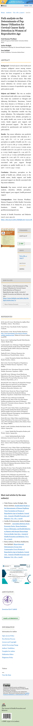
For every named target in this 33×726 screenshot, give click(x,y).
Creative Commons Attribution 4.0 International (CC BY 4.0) (16, 693)
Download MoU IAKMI (9, 609)
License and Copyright (9, 642)
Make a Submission (10, 618)
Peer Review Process (8, 639)
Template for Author (8, 651)
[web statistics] (3, 672)
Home (3, 12)
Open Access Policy (8, 636)
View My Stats (6, 675)
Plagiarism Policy (7, 657)
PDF (21, 243)
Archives (8, 12)
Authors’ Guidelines (8, 648)
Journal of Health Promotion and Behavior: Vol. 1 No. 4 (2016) (16, 536)
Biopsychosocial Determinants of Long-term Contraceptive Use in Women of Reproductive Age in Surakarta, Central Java (16, 549)
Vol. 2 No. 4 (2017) (18, 12)
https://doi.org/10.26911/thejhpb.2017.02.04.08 (16, 219)
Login (30, 5)
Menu (4, 6)
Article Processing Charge (10, 645)
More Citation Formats (11, 304)
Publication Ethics (8, 654)
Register (26, 5)
